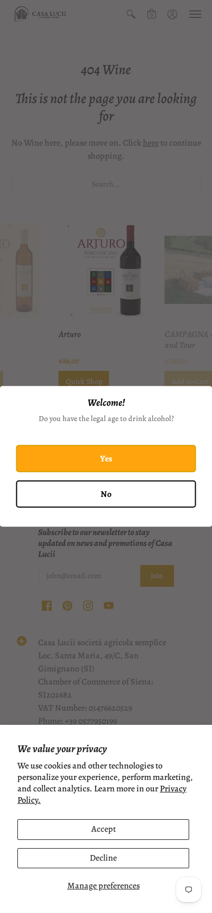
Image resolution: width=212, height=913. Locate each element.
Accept (103, 829)
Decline (103, 858)
